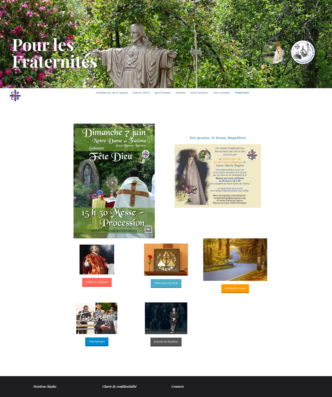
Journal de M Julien (166, 341)
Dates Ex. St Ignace (97, 281)
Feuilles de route (235, 288)
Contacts (178, 386)
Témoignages (97, 341)
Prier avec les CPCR (166, 283)
